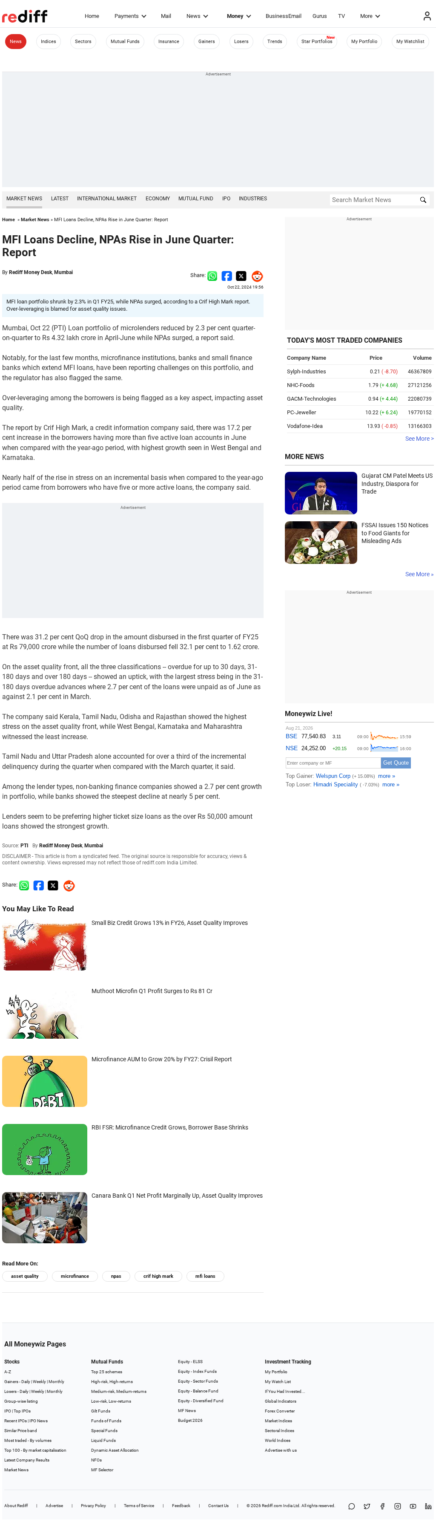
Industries (253, 199)
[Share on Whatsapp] (212, 275)
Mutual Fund (195, 199)
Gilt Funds (100, 1411)
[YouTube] (413, 1507)
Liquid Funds (103, 1440)
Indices (48, 41)
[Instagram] (397, 1507)
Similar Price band (20, 1430)
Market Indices (278, 1421)
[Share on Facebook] (226, 275)
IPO (226, 199)
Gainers (206, 41)
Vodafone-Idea (305, 426)
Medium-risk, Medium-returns (118, 1391)
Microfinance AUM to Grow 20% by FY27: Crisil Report (162, 1059)
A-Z (7, 1372)
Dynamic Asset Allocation (115, 1450)
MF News (187, 1410)
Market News (24, 199)
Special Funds (104, 1430)
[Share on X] (367, 1507)
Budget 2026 (190, 1420)
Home (92, 16)
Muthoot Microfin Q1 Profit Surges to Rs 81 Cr (152, 991)
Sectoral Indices (279, 1430)
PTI (24, 846)
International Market (107, 199)
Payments (127, 16)
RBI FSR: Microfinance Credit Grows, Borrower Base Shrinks (170, 1127)
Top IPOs (22, 1411)
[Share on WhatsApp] (351, 1507)
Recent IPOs (15, 1421)
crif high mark (158, 1276)
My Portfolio (364, 41)
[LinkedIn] (428, 1507)
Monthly (56, 1381)
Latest (60, 199)
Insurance (168, 41)
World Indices (277, 1440)
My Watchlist (410, 41)
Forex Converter (280, 1411)
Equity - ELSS (190, 1361)
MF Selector (102, 1470)
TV (341, 16)
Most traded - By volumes (28, 1440)
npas (116, 1276)
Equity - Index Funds (197, 1371)
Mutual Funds (125, 41)
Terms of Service (139, 1505)
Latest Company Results (26, 1460)
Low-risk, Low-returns (111, 1401)
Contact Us (218, 1505)
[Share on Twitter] (241, 275)
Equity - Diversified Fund (201, 1401)
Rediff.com (272, 1505)
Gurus (320, 16)
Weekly (39, 1381)
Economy (158, 199)
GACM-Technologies (311, 399)
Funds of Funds (106, 1421)
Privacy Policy (93, 1505)
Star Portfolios (317, 41)
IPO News (38, 1421)
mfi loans (205, 1276)
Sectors (83, 41)
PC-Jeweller (301, 412)
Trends (274, 41)
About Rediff (16, 1505)
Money (235, 16)
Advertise (54, 1505)
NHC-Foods (301, 385)
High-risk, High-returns (112, 1381)
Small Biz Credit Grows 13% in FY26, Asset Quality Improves (170, 922)
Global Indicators (280, 1401)
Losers (241, 41)
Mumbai (63, 272)
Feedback (181, 1505)
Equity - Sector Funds (198, 1381)
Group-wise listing (21, 1401)
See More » (419, 574)
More (366, 16)
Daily (25, 1381)
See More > (419, 438)
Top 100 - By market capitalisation (35, 1450)
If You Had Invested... (285, 1391)
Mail (166, 16)
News (193, 16)
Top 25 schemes (106, 1372)
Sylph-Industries (306, 371)
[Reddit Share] (255, 275)
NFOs (96, 1460)
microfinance (75, 1276)
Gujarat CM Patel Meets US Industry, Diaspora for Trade (397, 483)
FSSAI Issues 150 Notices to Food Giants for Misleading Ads (394, 533)
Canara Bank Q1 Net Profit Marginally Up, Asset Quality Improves (177, 1195)
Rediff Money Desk (30, 272)
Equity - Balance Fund (198, 1391)
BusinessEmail (283, 16)
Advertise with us (281, 1450)
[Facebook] (382, 1507)
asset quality (25, 1276)
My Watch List (278, 1381)
